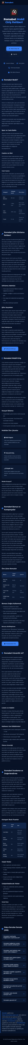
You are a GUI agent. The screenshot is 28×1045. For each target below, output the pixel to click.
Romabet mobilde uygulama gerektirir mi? (12, 972)
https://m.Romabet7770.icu (9, 1019)
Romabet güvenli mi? (10, 1000)
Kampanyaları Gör (11, 644)
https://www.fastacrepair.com (10, 1015)
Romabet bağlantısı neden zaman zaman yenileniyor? (12, 944)
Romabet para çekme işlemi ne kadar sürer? (12, 958)
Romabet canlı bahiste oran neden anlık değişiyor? (12, 951)
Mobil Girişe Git (15, 48)
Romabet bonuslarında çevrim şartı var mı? (13, 986)
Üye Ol (15, 54)
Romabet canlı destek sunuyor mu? (10, 993)
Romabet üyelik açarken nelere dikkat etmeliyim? (11, 965)
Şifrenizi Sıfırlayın (11, 349)
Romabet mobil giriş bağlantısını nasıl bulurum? (12, 937)
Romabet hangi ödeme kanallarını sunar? (11, 979)
